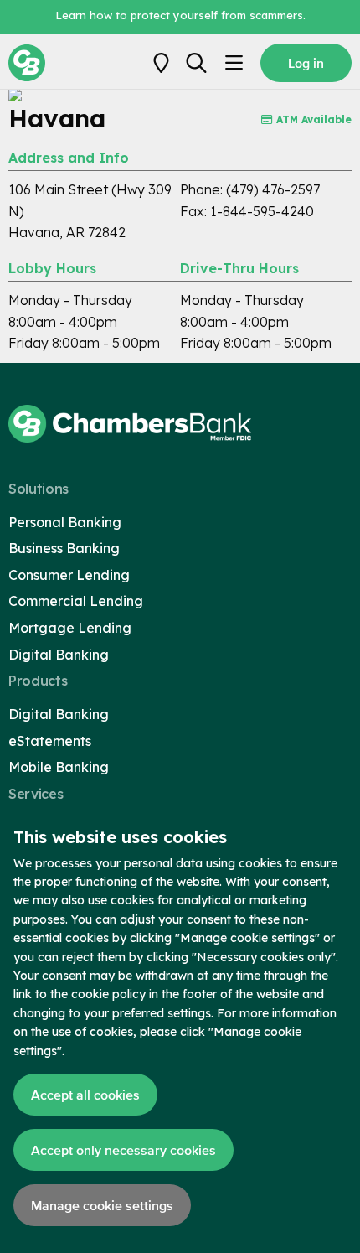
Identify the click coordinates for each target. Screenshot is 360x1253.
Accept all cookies (85, 1094)
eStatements (49, 741)
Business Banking (64, 548)
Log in (306, 62)
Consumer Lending (69, 575)
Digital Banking (58, 654)
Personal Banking (64, 522)
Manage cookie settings (102, 1205)
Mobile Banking (58, 767)
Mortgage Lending (69, 627)
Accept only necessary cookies (123, 1149)
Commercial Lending (75, 601)
